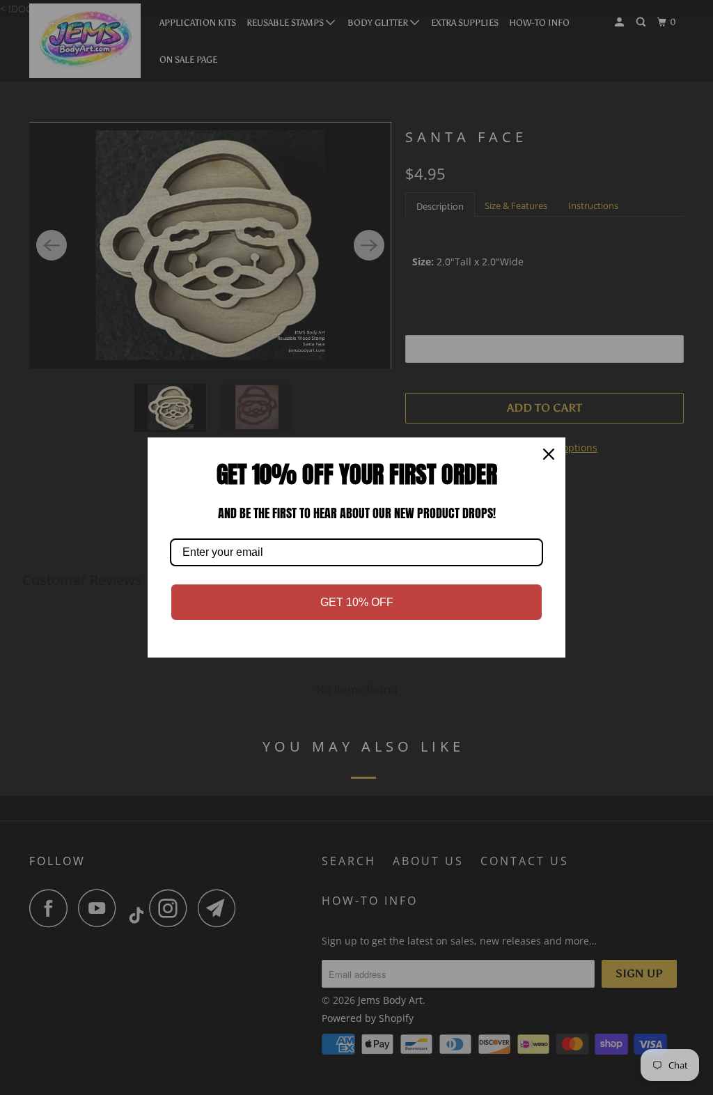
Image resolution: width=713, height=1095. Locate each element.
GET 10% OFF (356, 602)
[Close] (548, 454)
